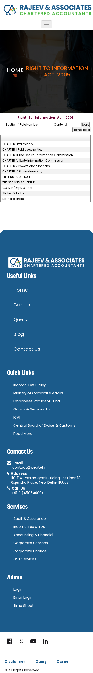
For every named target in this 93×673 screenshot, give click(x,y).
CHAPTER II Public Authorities (22, 150)
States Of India (13, 193)
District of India (13, 199)
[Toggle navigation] (46, 24)
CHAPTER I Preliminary (17, 144)
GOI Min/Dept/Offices (17, 188)
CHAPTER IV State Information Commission (33, 160)
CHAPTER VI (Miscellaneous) (22, 171)
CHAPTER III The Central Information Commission (37, 155)
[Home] (46, 9)
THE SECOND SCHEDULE (18, 182)
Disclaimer (15, 661)
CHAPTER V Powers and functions (26, 166)
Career (63, 661)
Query (41, 661)
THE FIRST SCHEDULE (16, 177)
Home (15, 70)
